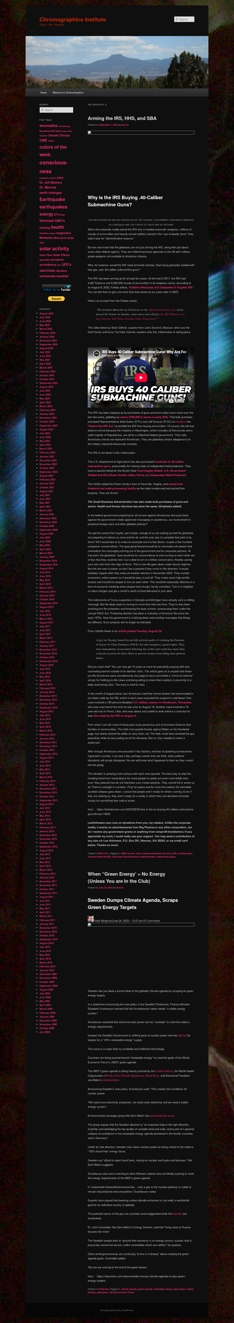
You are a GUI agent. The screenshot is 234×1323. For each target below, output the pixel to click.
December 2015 (48, 696)
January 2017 (46, 645)
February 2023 (47, 452)
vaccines (47, 270)
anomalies (48, 125)
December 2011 (48, 881)
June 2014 (45, 765)
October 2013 (46, 796)
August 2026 (46, 313)
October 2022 (46, 468)
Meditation (46, 238)
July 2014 (44, 761)
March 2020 (45, 553)
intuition (44, 233)
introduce (180, 421)
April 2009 (45, 1005)
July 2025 (44, 352)
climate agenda (129, 1289)
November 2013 (48, 792)
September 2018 (48, 603)
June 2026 (45, 321)
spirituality (44, 259)
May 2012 (44, 862)
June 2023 (45, 437)
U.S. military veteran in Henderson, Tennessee (162, 702)
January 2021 (46, 514)
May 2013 (44, 815)
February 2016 (47, 688)
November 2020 (48, 522)
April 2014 (45, 773)
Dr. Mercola (47, 187)
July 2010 (44, 947)
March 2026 (45, 328)
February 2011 (47, 920)
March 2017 (45, 638)
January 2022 (46, 483)
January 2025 (46, 375)
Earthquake (52, 199)
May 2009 (44, 1001)
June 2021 (45, 499)
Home (43, 92)
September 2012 (48, 846)
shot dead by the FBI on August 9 (114, 716)
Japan (53, 233)
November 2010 (48, 931)
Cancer (43, 135)
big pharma (45, 131)
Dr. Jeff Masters (50, 182)
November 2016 (48, 653)
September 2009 (48, 985)
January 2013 (46, 831)
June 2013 (45, 811)
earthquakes (53, 206)
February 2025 (47, 371)
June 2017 (45, 630)
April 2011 (45, 912)
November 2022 (48, 464)
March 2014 (45, 777)
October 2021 (46, 487)
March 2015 (45, 730)
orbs (41, 242)
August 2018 (46, 607)
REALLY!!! (103, 853)
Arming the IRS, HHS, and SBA (122, 118)
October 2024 (46, 379)
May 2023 (44, 441)
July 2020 (44, 537)
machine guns (185, 853)
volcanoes (47, 275)
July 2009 (44, 993)
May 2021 (44, 502)
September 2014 (48, 754)
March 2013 (45, 823)
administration (110, 1080)
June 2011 (45, 904)
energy (46, 214)
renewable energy (162, 1289)
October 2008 (46, 1028)
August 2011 (46, 897)
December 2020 (48, 518)
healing (44, 227)
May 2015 (44, 723)
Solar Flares (61, 255)
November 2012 (48, 839)
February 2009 (47, 1012)
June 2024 (45, 394)
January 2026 (46, 336)
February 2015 (47, 734)
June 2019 (45, 576)
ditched (182, 1035)
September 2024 (48, 383)
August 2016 (46, 665)
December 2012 (48, 835)
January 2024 (46, 414)
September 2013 (48, 800)
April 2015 (45, 726)
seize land (117, 856)
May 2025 (44, 359)
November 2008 (48, 1024)
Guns (139, 853)
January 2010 (46, 970)
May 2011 (44, 908)
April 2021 (45, 506)
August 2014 (46, 757)
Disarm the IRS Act (101, 426)
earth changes (50, 192)
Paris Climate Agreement (129, 1075)
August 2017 (46, 622)
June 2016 (45, 672)
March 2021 (45, 510)
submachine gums (166, 856)
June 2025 (45, 356)
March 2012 (45, 869)
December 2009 (48, 974)
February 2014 (47, 781)
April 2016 (45, 680)
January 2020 (46, 557)
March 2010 (45, 962)
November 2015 (48, 699)
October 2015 (46, 703)
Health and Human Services (157, 853)
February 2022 (47, 479)
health (57, 227)
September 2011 (48, 893)
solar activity (54, 248)
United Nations (164, 1071)
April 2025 (45, 363)
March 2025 (45, 367)
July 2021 (44, 495)
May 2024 (44, 398)
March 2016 (45, 684)
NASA (70, 238)
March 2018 (45, 618)
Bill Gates (56, 131)
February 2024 (47, 410)
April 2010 (45, 958)
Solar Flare (45, 255)
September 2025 (48, 344)
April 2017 (45, 634)
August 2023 (46, 429)
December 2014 (48, 742)
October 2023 (46, 421)
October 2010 (46, 935)
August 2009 (46, 989)
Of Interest (103, 1289)
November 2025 (48, 340)
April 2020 (45, 549)
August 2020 (46, 533)
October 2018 (46, 599)
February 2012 (47, 873)
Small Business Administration (139, 856)
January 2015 (46, 738)
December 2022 (48, 460)
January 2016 (46, 692)
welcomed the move (162, 1115)
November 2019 (48, 560)
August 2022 (46, 475)
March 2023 (45, 448)
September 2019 (48, 564)
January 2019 (46, 595)
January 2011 (46, 924)
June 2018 (45, 615)
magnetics (63, 233)
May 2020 (44, 545)
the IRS (165, 314)
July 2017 (44, 626)
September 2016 (48, 661)
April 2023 (45, 444)
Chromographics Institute (72, 19)
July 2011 (44, 900)
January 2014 (46, 784)
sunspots (57, 259)
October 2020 (46, 526)
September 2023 (48, 425)
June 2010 (45, 951)
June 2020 (45, 541)
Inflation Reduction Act (162, 309)
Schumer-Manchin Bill (99, 856)
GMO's (59, 220)
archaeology (64, 126)
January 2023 (46, 456)
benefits (177, 1213)
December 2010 (48, 927)
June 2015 (45, 719)
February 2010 (47, 966)
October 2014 (46, 750)
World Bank (152, 1075)
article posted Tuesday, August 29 (139, 631)
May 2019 (44, 580)
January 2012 (46, 877)
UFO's (66, 264)
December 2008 (48, 1020)
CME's (51, 140)
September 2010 (48, 939)
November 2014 (48, 746)
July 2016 (44, 668)
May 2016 (44, 676)
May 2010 (44, 954)
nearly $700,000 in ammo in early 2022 (144, 417)
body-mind (66, 131)
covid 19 (53, 178)
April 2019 (45, 584)
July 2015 (44, 715)
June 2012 (45, 858)
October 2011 (46, 889)
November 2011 (48, 885)
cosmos (43, 178)
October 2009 (46, 982)
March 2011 (45, 916)
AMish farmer (128, 853)
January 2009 (46, 1016)
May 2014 (44, 769)
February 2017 (47, 642)
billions (174, 314)
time (59, 265)
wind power (103, 1292)
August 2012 (46, 850)
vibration (61, 271)
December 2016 (48, 649)
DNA (60, 178)
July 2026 (44, 317)
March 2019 (45, 587)
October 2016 (46, 657)
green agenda (145, 1289)
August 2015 (46, 711)
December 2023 (48, 417)
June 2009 (45, 997)
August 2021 (46, 491)
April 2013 (45, 819)
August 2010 (46, 943)
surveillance (47, 264)
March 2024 (45, 406)
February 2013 (47, 827)
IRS (175, 853)
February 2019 (47, 591)
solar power (179, 1289)
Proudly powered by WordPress (117, 1310)
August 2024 (46, 386)
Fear (63, 214)
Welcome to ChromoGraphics (68, 92)
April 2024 (45, 402)
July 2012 (44, 854)
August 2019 (46, 568)
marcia (125, 124)
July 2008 (44, 1032)
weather (62, 276)
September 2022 (48, 471)
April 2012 (45, 866)
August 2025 (46, 348)
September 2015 (48, 707)
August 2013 (46, 804)
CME (43, 140)
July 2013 (44, 808)
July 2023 (44, 433)
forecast (46, 220)
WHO (108, 1075)
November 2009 (48, 978)
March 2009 (45, 1008)
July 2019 (44, 572)
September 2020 (48, 529)
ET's (57, 215)
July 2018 (44, 611)
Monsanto (60, 238)
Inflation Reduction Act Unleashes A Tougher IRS (160, 287)
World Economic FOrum (122, 1292)
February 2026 (47, 332)
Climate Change (59, 135)
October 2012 (46, 842)
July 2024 (44, 390)
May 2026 (44, 325)
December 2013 (48, 788)
